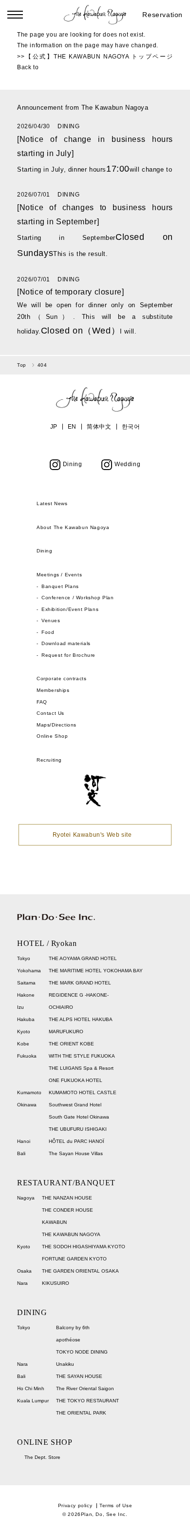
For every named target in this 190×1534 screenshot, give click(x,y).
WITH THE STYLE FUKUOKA (82, 1056)
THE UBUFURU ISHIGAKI (78, 1129)
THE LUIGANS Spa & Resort (81, 1068)
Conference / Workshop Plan (77, 597)
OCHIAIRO (61, 1007)
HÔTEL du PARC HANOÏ (76, 1141)
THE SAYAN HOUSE (79, 1376)
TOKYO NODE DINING (82, 1352)
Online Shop (52, 736)
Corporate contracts (61, 678)
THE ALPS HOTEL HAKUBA (81, 1019)
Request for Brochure (68, 655)
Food (47, 632)
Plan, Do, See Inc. (104, 1514)
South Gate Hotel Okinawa (79, 1117)
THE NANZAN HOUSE (67, 1197)
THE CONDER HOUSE (67, 1210)
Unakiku (65, 1364)
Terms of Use (115, 1505)
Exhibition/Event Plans (69, 609)
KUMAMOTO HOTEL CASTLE (82, 1092)
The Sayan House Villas (76, 1153)
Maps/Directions (56, 725)
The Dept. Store (42, 1457)
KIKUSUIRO (55, 1283)
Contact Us (50, 713)
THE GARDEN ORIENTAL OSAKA (80, 1271)
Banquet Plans (60, 586)
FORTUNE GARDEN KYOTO (74, 1258)
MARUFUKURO (66, 1031)
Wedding (127, 464)
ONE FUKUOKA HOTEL (75, 1080)
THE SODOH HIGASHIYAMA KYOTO (83, 1246)
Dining (72, 464)
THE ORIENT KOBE (71, 1043)
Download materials (66, 643)
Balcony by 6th (73, 1327)
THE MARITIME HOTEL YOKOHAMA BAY (96, 970)
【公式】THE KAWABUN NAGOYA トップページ (98, 56)
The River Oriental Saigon (85, 1388)
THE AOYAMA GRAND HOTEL (83, 958)
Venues (50, 620)
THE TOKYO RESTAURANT (87, 1400)
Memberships (53, 690)
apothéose (68, 1339)
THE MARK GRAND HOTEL (80, 982)
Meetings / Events (59, 574)
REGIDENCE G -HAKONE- (79, 995)
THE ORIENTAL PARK (81, 1413)
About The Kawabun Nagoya (73, 527)
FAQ (42, 702)
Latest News (52, 503)
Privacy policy (75, 1505)
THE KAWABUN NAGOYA (71, 1234)
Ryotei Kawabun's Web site (92, 834)
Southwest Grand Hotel (75, 1104)
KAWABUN (54, 1222)
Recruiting (49, 760)
